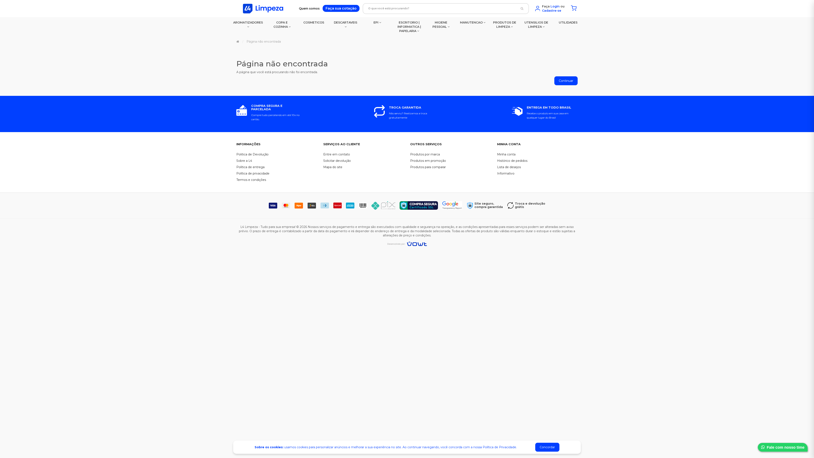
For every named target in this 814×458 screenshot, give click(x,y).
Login (555, 6)
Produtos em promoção (428, 161)
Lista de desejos (509, 167)
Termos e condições (251, 180)
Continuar (566, 81)
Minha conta (506, 154)
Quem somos (309, 8)
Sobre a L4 (244, 161)
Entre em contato (336, 154)
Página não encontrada (264, 41)
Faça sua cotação (341, 8)
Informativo (505, 173)
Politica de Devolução (252, 154)
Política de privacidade (252, 173)
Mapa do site (332, 167)
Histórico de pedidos (512, 161)
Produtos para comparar (428, 167)
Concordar (547, 447)
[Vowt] (407, 244)
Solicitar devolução (337, 161)
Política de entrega (250, 167)
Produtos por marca (425, 154)
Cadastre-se (551, 11)
